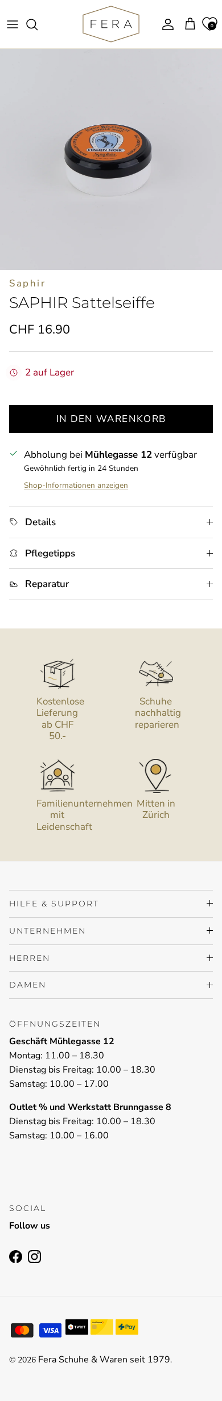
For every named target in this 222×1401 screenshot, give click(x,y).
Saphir (27, 283)
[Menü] (12, 24)
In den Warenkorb (111, 418)
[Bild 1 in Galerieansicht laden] (111, 159)
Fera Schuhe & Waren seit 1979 (104, 1359)
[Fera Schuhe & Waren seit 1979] (111, 24)
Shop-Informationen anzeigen (76, 485)
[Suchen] (37, 24)
